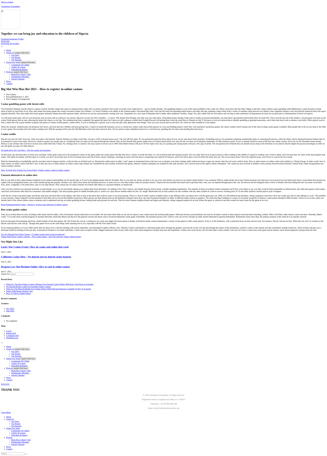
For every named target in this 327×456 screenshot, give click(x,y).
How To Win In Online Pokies (18, 293)
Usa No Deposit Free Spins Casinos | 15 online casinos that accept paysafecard (33, 234)
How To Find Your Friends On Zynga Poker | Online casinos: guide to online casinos (35, 170)
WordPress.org (12, 338)
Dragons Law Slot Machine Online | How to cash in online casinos (35, 266)
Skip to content (7, 2)
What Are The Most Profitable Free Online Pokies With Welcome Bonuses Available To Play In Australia (48, 289)
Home (8, 50)
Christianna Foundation (10, 6)
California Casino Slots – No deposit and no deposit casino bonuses (36, 256)
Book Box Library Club (21, 74)
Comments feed (12, 335)
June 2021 (10, 311)
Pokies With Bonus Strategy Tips (19, 291)
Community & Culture (20, 65)
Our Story (15, 55)
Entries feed (11, 333)
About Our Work (13, 62)
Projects (9, 72)
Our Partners (16, 60)
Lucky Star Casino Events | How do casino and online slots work (35, 247)
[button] (5, 41)
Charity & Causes (18, 67)
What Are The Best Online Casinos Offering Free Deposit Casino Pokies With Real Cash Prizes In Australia (49, 284)
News (8, 81)
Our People (15, 57)
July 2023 (10, 309)
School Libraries (18, 79)
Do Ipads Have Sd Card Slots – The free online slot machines (26, 150)
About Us (10, 53)
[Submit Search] (26, 454)
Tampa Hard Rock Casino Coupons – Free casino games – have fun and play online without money (41, 237)
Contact (9, 84)
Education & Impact (19, 69)
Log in (8, 331)
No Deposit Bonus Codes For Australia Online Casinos (28, 287)
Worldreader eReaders (20, 77)
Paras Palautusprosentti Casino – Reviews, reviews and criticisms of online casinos (34, 205)
